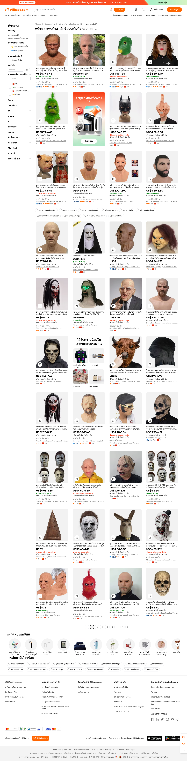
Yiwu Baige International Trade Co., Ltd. (51, 201)
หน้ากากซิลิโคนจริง (133, 669)
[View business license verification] (116, 757)
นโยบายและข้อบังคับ (49, 714)
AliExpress (57, 749)
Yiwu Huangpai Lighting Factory (85, 270)
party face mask (69, 210)
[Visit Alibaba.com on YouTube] (172, 719)
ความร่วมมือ (155, 709)
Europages (130, 749)
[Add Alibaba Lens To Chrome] (40, 738)
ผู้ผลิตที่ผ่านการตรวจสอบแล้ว (89, 687)
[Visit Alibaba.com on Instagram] (167, 719)
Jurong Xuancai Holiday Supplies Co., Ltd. (126, 267)
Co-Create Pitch (11, 692)
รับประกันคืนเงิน (47, 692)
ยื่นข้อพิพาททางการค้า (123, 697)
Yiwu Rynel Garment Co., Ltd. (121, 143)
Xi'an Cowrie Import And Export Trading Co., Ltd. (52, 441)
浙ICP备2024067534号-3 (158, 757)
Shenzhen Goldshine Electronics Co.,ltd (125, 84)
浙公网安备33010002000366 (135, 757)
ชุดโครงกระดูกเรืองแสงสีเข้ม (65, 664)
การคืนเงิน (118, 702)
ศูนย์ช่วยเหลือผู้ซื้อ (121, 687)
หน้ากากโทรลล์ (117, 216)
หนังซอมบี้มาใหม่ (152, 669)
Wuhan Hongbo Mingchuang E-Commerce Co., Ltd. (89, 199)
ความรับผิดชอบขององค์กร (15, 697)
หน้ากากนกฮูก (58, 669)
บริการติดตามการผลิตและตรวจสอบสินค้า (55, 707)
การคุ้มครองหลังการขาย (50, 702)
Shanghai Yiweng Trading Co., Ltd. (49, 328)
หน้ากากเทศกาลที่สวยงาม (136, 664)
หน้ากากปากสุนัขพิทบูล (90, 210)
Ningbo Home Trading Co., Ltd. (85, 325)
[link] (183, 737)
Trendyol (120, 749)
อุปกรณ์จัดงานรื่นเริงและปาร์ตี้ (70, 24)
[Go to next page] (127, 627)
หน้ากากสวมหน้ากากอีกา (47, 210)
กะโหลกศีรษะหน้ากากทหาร (96, 216)
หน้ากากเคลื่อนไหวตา (147, 210)
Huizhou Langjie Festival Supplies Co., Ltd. (52, 381)
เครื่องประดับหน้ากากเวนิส (39, 664)
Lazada (93, 749)
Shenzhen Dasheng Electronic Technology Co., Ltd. (89, 501)
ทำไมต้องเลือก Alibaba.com (15, 687)
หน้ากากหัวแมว (157, 664)
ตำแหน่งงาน (10, 702)
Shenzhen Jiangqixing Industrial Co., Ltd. (52, 84)
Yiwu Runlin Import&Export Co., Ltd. (160, 141)
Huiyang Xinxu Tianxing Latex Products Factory (162, 84)
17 (122, 627)
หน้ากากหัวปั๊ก (128, 210)
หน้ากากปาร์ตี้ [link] (91, 24)
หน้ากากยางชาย (110, 210)
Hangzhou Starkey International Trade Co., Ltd (162, 323)
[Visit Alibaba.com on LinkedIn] (157, 719)
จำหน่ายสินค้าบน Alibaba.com (162, 687)
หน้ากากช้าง (115, 669)
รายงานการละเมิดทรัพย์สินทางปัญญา (129, 706)
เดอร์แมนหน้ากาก (17, 669)
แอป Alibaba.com (137, 738)
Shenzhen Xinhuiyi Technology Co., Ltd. (88, 84)
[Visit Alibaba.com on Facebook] (152, 719)
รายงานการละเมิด (121, 711)
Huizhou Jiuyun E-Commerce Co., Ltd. (51, 141)
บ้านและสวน (50, 24)
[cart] (144, 10)
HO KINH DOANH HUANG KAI (47, 267)
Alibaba (38, 24)
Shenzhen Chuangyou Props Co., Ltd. (124, 443)
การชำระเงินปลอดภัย (49, 687)
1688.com (67, 749)
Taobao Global (104, 749)
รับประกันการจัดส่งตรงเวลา (52, 697)
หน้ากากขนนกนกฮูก (73, 216)
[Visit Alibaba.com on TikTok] (177, 719)
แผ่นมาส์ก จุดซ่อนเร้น (96, 669)
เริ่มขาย (154, 692)
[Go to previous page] (87, 627)
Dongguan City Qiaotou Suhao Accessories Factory (126, 381)
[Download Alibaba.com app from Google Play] (173, 738)
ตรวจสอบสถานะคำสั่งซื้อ (160, 697)
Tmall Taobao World (81, 749)
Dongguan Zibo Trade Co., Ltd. (121, 201)
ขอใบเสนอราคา (84, 692)
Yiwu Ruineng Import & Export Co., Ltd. (88, 441)
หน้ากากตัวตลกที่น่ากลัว (38, 669)
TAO (113, 749)
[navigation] (19, 325)
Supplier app (100, 738)
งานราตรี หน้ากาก (76, 669)
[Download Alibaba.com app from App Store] (154, 738)
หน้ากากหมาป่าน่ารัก (89, 664)
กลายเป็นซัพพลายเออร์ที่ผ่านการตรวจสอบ (165, 703)
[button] (111, 9)
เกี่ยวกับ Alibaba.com (13, 682)
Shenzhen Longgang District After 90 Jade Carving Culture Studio (162, 267)
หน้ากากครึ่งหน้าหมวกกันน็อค (49, 216)
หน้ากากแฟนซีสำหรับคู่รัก (111, 664)
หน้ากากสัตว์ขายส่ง (17, 664)
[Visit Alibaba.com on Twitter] (162, 719)
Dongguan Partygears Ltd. (156, 438)
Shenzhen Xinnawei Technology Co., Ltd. (52, 501)
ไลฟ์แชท (117, 692)
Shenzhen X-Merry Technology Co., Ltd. (125, 328)
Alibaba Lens (13, 738)
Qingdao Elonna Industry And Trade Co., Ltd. (162, 201)
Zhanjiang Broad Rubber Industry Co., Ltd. (162, 381)
